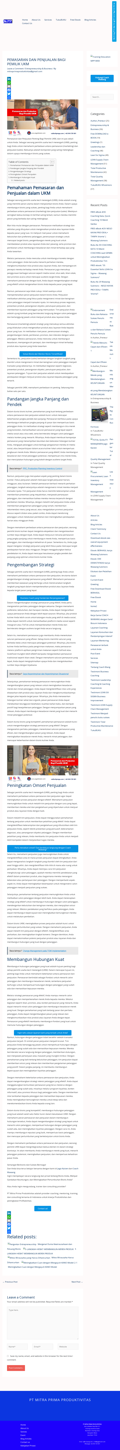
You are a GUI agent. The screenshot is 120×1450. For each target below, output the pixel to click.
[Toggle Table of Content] (51, 162)
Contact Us (27, 23)
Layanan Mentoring (100, 640)
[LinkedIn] (42, 79)
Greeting (95, 584)
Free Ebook (75, 19)
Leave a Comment (15, 68)
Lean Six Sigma (98, 155)
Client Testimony (98, 529)
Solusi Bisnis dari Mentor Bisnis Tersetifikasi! (42, 354)
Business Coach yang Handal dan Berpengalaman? (42, 598)
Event (93, 575)
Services (48, 19)
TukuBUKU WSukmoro (101, 185)
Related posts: (19, 180)
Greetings (95, 142)
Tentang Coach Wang (100, 667)
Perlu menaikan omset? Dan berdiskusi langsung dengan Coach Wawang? (43, 848)
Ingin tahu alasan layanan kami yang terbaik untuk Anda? (42, 1032)
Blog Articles (90, 19)
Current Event (97, 579)
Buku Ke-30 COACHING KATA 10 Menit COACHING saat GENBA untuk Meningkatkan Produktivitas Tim (101, 253)
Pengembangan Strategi (20, 171)
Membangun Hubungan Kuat (22, 177)
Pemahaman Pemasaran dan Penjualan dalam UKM (32, 165)
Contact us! (43, 1208)
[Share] (42, 97)
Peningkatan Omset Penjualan (23, 174)
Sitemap (94, 662)
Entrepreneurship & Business (38, 68)
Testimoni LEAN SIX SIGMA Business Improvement (100, 696)
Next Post (77, 1281)
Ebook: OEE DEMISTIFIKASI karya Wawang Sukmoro (100, 562)
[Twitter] (42, 94)
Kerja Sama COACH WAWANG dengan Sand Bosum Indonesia (101, 619)
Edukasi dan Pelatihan (101, 571)
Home (25, 19)
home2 (94, 606)
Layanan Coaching (99, 627)
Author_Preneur (98, 120)
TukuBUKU (61, 19)
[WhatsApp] (42, 82)
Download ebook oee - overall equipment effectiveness (101, 542)
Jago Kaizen (62, 1168)
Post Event (95, 653)
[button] (114, 21)
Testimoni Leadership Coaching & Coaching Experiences (101, 684)
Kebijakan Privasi (99, 610)
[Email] (42, 86)
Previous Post (10, 1281)
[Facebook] (42, 90)
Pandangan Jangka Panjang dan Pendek (27, 168)
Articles (94, 520)
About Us (36, 19)
